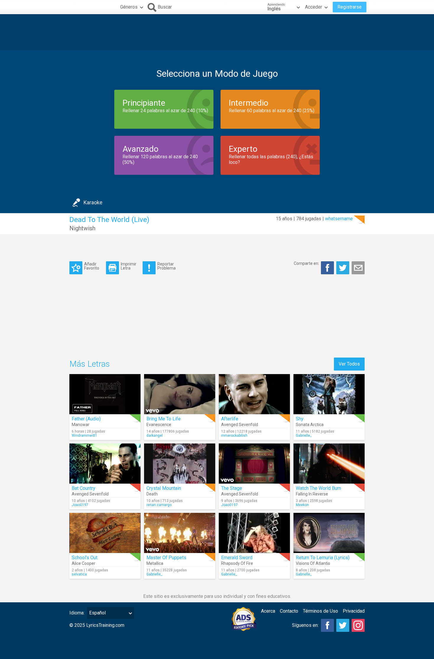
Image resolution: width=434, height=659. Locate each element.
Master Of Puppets (166, 557)
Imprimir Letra (128, 266)
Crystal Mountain (163, 488)
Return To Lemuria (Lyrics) (323, 557)
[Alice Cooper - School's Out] (105, 533)
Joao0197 (80, 505)
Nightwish (82, 228)
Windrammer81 (84, 435)
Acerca (268, 611)
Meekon (302, 505)
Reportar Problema (166, 266)
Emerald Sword (236, 557)
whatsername (339, 218)
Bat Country (83, 488)
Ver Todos (349, 364)
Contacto (289, 611)
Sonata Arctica (310, 424)
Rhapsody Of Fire (237, 563)
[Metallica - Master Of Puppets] (179, 533)
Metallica (154, 563)
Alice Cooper (83, 563)
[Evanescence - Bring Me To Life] (179, 394)
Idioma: (76, 613)
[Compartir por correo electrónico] (358, 267)
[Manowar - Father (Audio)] (105, 394)
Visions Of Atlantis (313, 563)
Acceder (313, 7)
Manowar (80, 424)
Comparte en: (306, 263)
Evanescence (158, 424)
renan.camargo (159, 505)
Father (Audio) (86, 419)
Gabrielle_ (303, 435)
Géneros (129, 7)
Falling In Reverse (312, 494)
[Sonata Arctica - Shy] (329, 394)
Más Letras (89, 364)
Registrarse (349, 7)
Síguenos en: (305, 625)
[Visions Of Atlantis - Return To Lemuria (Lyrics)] (329, 533)
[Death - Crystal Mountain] (179, 463)
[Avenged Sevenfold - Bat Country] (105, 463)
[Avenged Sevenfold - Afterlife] (254, 394)
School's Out (84, 557)
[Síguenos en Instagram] (358, 625)
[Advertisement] (217, 32)
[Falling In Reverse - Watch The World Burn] (329, 463)
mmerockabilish (234, 435)
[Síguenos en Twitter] (342, 625)
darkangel (154, 435)
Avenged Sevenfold (239, 424)
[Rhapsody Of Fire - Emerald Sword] (254, 533)
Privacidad (354, 611)
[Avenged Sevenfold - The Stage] (254, 463)
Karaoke (93, 202)
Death (152, 494)
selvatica (79, 574)
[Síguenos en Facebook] (327, 625)
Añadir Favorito (91, 266)
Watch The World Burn (318, 488)
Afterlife (229, 419)
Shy (300, 419)
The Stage (231, 488)
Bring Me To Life (163, 419)
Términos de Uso (320, 611)
